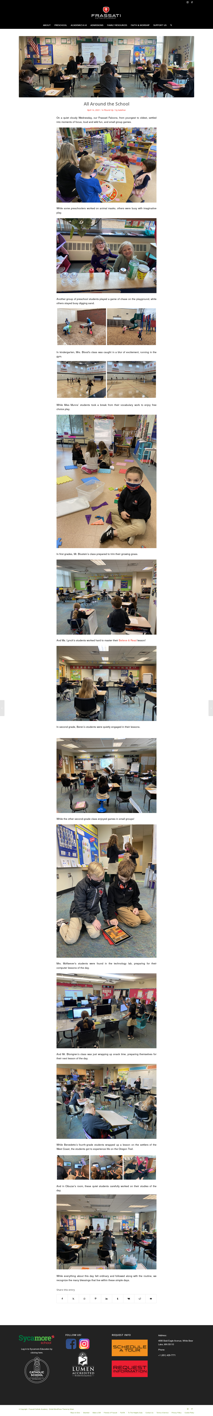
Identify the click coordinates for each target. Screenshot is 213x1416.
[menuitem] (47, 25)
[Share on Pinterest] (95, 1298)
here (40, 1352)
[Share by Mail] (150, 1298)
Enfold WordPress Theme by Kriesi (61, 1409)
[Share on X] (73, 1298)
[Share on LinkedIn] (106, 1298)
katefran (122, 110)
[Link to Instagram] (187, 2)
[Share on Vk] (128, 1298)
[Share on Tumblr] (117, 1298)
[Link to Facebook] (192, 2)
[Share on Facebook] (62, 1298)
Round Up (108, 110)
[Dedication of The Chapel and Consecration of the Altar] (211, 708)
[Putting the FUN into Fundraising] (2, 708)
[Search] (170, 25)
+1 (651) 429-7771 (167, 1355)
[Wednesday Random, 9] (106, 66)
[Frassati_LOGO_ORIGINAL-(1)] (106, 12)
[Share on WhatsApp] (84, 1298)
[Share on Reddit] (139, 1298)
